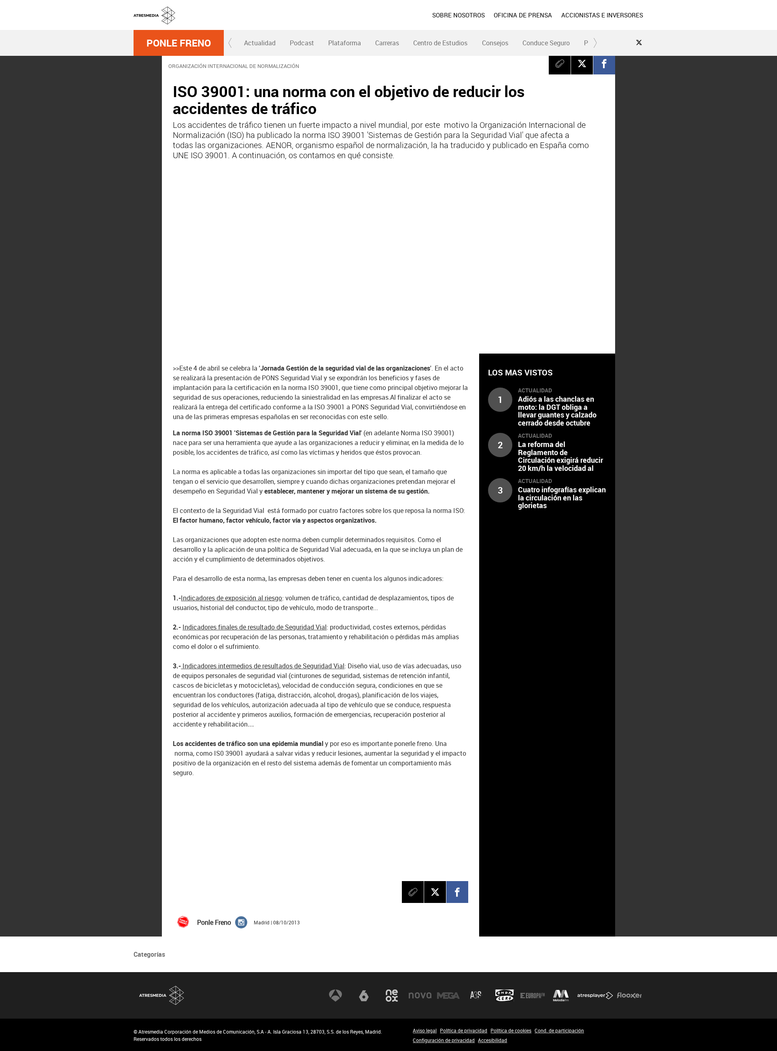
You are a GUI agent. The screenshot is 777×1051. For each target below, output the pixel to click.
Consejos (495, 42)
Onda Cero (505, 996)
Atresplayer (595, 996)
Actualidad (260, 42)
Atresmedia (162, 995)
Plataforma (344, 42)
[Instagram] (241, 922)
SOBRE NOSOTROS (458, 15)
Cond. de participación (559, 1030)
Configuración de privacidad (444, 1040)
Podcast (302, 42)
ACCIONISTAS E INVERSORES (602, 15)
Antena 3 (335, 996)
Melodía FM (561, 996)
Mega (448, 996)
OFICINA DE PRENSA (523, 15)
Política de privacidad (463, 1030)
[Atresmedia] (392, 21)
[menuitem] (458, 15)
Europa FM (532, 996)
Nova (420, 996)
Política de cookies (510, 1030)
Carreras (387, 42)
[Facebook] (604, 63)
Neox (392, 996)
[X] (582, 63)
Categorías (149, 954)
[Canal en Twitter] (639, 42)
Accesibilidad (492, 1040)
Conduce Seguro (546, 42)
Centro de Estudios (440, 42)
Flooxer (629, 996)
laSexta (364, 996)
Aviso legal (425, 1030)
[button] (230, 43)
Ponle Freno (178, 42)
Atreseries (476, 996)
